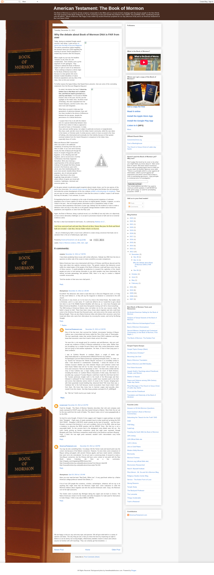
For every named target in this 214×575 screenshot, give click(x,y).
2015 (132, 242)
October (135, 274)
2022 (132, 221)
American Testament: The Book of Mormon (99, 8)
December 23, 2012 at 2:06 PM (95, 329)
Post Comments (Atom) (91, 557)
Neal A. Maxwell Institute (135, 469)
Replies (64, 325)
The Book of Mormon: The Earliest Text (141, 338)
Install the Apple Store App (140, 116)
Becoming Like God (134, 356)
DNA (78, 243)
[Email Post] (90, 240)
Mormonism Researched (136, 465)
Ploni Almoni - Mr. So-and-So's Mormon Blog (143, 472)
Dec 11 (136, 260)
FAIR (129, 421)
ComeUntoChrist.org (134, 140)
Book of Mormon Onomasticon (138, 327)
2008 (132, 296)
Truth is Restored (133, 501)
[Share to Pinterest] (103, 240)
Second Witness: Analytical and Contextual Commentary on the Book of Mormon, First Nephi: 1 (142, 332)
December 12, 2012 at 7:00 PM (76, 254)
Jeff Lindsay (131, 436)
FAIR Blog (130, 425)
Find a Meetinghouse (134, 143)
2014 (132, 245)
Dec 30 (136, 257)
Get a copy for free (136, 107)
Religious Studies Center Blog (137, 476)
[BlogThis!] (97, 240)
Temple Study (132, 487)
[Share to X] (99, 240)
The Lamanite (132, 494)
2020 (132, 227)
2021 (132, 224)
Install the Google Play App (140, 121)
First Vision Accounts (134, 367)
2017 (132, 236)
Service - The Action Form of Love (139, 479)
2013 (132, 248)
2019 (132, 230)
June (134, 277)
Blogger (133, 570)
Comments (134, 207)
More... (129, 129)
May (133, 280)
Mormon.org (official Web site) (138, 461)
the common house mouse (78, 189)
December (135, 254)
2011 (132, 287)
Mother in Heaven (133, 377)
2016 (132, 239)
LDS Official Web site (134, 439)
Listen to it (132, 125)
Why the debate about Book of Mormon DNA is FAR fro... (143, 264)
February (135, 283)
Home (87, 550)
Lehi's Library (132, 443)
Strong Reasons (133, 483)
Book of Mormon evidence (67, 243)
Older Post (116, 550)
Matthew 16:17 (99, 222)
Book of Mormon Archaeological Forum (141, 323)
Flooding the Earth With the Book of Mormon (143, 432)
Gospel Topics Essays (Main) (137, 349)
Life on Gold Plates (134, 447)
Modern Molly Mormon (135, 450)
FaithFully (130, 428)
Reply (61, 284)
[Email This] (95, 240)
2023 (132, 218)
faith (82, 243)
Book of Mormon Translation (137, 360)
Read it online (133, 111)
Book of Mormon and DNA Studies (139, 364)
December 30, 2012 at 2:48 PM (90, 446)
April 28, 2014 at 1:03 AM (77, 474)
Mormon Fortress (133, 457)
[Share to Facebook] (101, 240)
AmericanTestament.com (73, 329)
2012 (132, 252)
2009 (132, 293)
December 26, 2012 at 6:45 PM (78, 405)
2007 (132, 299)
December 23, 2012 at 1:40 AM (79, 291)
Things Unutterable (134, 498)
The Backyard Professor (135, 490)
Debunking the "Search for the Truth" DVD (142, 417)
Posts (132, 203)
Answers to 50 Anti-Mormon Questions (140, 408)
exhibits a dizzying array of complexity (103, 191)
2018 (132, 233)
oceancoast (63, 405)
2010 (132, 290)
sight (86, 243)
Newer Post (59, 550)
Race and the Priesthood (136, 391)
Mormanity (131, 454)
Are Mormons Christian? (135, 353)
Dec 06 (136, 270)
